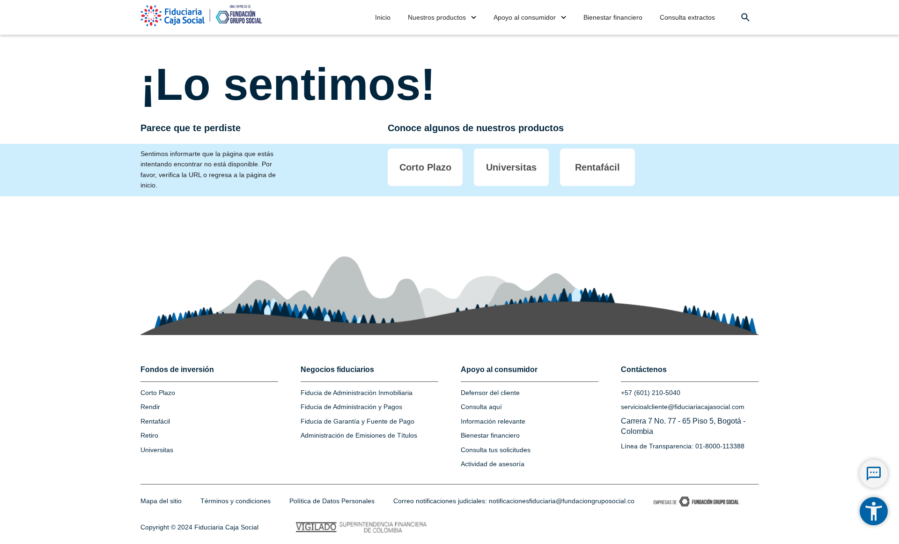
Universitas (156, 450)
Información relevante (493, 421)
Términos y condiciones (235, 501)
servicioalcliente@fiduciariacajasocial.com (682, 406)
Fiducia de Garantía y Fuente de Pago (357, 421)
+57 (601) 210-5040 (650, 392)
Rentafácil (155, 421)
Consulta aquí (481, 406)
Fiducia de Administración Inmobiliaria (357, 392)
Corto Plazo (157, 392)
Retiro (149, 435)
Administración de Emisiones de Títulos (359, 435)
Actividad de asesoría (492, 464)
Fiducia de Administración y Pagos (351, 406)
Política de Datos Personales (332, 501)
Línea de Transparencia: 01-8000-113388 (682, 446)
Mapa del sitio (161, 501)
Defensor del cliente (490, 392)
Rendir (150, 406)
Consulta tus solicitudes (496, 450)
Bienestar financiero (490, 435)
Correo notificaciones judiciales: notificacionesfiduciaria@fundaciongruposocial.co (513, 501)
